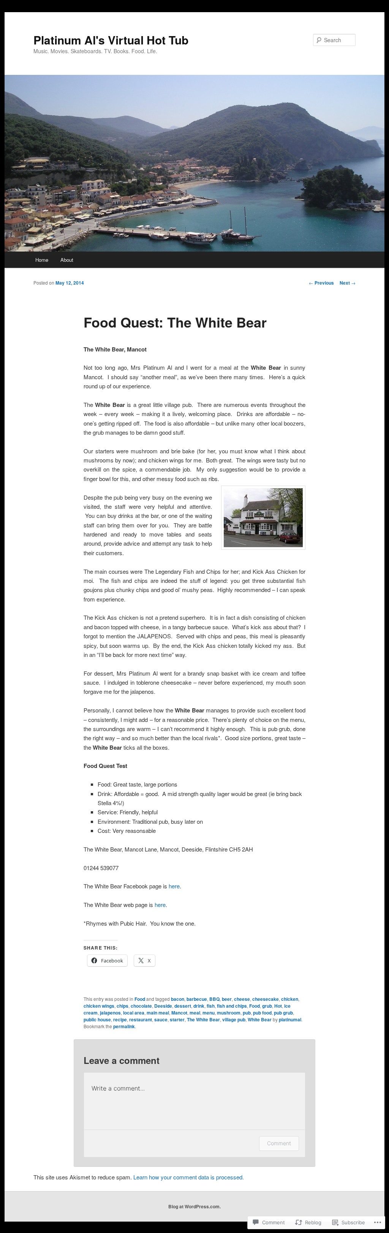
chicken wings (99, 1005)
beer (227, 999)
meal (195, 1012)
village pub (233, 1019)
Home (41, 259)
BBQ (214, 999)
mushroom (228, 1012)
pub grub (283, 1012)
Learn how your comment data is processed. (188, 1177)
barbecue (197, 999)
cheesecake (265, 999)
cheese (242, 999)
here (174, 886)
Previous (321, 282)
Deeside (163, 1005)
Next (348, 282)
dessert (182, 1005)
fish (211, 1005)
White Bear (260, 1019)
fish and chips (232, 1005)
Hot (278, 1005)
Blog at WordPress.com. (194, 1206)
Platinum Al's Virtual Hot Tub (110, 40)
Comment (279, 1143)
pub (247, 1012)
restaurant (140, 1019)
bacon (177, 999)
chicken (289, 999)
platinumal (290, 1019)
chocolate (141, 1005)
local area (133, 1012)
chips (122, 1005)
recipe (120, 1019)
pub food (262, 1012)
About (66, 259)
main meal (158, 1012)
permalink (124, 1026)
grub (267, 1005)
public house (97, 1019)
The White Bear (203, 1019)
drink (198, 1005)
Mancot (179, 1012)
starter (177, 1019)
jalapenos (110, 1012)
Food (139, 999)
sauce (161, 1019)
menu (208, 1012)
